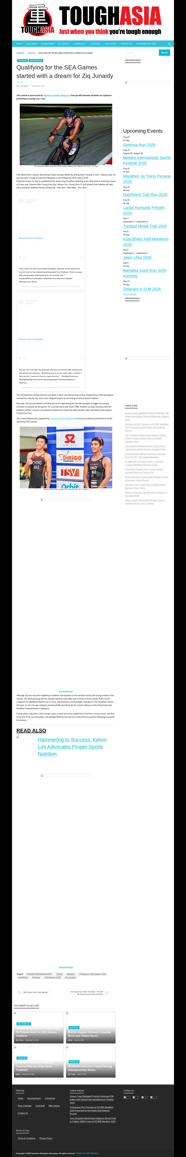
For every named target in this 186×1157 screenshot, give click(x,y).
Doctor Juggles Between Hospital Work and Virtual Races (89, 1034)
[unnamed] (147, 103)
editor (70, 1040)
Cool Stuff (40, 1106)
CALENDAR (95, 44)
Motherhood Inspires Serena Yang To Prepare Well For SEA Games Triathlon (37, 1032)
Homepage (20, 53)
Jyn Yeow (24, 86)
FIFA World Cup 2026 (146, 44)
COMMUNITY (79, 44)
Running (36, 977)
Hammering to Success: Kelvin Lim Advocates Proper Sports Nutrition (72, 747)
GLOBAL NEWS (47, 44)
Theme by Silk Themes (87, 1153)
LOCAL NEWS (31, 44)
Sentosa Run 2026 (139, 145)
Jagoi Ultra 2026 (137, 257)
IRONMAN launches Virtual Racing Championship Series (90, 1068)
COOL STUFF (110, 44)
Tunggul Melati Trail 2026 (145, 226)
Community (50, 1098)
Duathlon (31, 53)
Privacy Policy (45, 1138)
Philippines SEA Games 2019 (92, 974)
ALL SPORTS (63, 44)
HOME (18, 44)
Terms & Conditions (26, 1138)
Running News (34, 1098)
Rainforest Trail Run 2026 (145, 194)
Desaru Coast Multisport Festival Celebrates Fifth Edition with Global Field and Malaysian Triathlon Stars (147, 416)
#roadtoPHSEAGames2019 (39, 974)
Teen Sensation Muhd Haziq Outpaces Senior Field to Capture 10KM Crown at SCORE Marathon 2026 (145, 438)
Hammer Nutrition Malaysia (56, 95)
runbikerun (23, 977)
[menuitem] (19, 44)
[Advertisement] (147, 335)
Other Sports (54, 1106)
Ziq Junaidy (70, 977)
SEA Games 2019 (36, 60)
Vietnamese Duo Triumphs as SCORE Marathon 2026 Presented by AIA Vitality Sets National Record (146, 427)
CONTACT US (126, 44)
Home (20, 1098)
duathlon (71, 974)
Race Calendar (25, 1106)
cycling (59, 974)
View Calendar (130, 294)
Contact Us (23, 1113)
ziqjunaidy (39, 286)
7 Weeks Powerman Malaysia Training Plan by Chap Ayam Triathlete (34, 1066)
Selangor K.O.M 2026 (142, 289)
